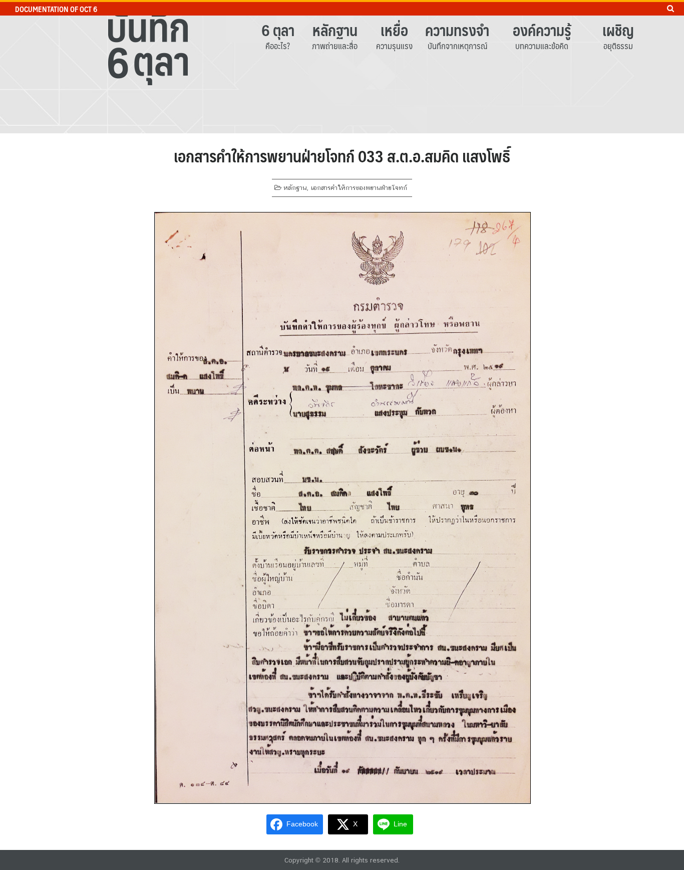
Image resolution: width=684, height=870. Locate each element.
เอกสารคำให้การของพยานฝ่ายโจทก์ (358, 187)
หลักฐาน (335, 30)
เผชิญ (618, 30)
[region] (342, 66)
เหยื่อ (394, 30)
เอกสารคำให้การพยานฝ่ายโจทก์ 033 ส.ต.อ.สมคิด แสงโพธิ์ (342, 155)
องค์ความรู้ (542, 30)
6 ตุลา (277, 30)
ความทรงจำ (457, 30)
